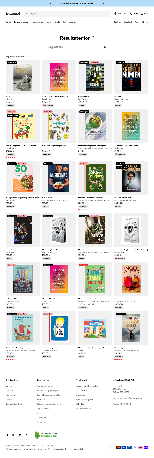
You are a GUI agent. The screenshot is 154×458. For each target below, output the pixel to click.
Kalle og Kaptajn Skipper (16, 348)
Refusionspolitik (44, 449)
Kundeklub (41, 417)
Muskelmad (47, 198)
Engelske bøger (21, 22)
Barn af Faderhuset (122, 198)
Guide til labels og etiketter (48, 395)
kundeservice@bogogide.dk (129, 398)
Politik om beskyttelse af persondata (20, 449)
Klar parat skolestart (87, 299)
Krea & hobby (37, 22)
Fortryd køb (41, 422)
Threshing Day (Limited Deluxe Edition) (131, 250)
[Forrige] (50, 3)
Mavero (81, 250)
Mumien (117, 96)
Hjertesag (10, 395)
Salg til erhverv (43, 408)
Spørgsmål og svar (44, 386)
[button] (11, 157)
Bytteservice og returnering (48, 404)
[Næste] (103, 3)
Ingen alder (119, 299)
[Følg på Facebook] (7, 435)
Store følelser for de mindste (90, 198)
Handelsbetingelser (84, 399)
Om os (9, 386)
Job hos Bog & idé (14, 404)
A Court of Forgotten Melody (126, 145)
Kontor (49, 22)
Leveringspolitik (77, 449)
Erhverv (144, 22)
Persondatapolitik (84, 408)
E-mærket (80, 395)
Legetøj (72, 22)
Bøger (8, 22)
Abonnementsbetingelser (87, 386)
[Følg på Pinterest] (19, 435)
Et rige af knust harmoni (52, 299)
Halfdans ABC (12, 299)
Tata (8, 96)
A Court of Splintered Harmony (55, 96)
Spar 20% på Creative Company (77, 3)
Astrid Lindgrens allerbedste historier (22, 145)
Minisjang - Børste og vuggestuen (92, 348)
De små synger (48, 348)
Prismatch (40, 399)
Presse (9, 399)
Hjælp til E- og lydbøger (47, 390)
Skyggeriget (119, 348)
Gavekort (128, 22)
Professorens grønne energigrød (92, 145)
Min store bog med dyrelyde (54, 145)
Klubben (117, 22)
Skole (57, 22)
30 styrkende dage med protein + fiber (22, 198)
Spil (64, 22)
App (137, 22)
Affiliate (9, 390)
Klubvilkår (80, 404)
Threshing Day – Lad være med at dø (57, 250)
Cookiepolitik (81, 390)
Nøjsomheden (84, 96)
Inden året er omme (14, 250)
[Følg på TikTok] (25, 435)
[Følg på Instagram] (13, 435)
